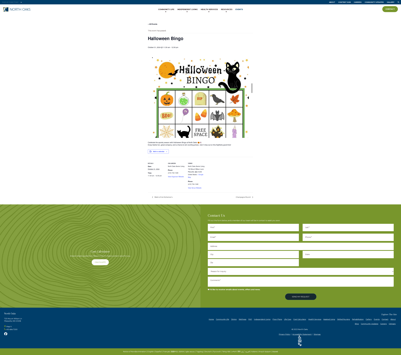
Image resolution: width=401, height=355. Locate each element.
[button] (21, 2)
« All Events (152, 24)
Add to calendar (158, 151)
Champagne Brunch (243, 197)
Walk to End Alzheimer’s (163, 197)
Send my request (301, 297)
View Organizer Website (176, 177)
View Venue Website (194, 188)
